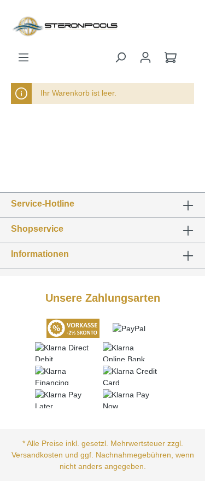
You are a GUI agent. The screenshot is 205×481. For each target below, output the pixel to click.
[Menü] (23, 57)
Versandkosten (37, 454)
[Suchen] (120, 57)
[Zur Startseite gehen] (34, 25)
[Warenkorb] (170, 57)
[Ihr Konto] (145, 57)
